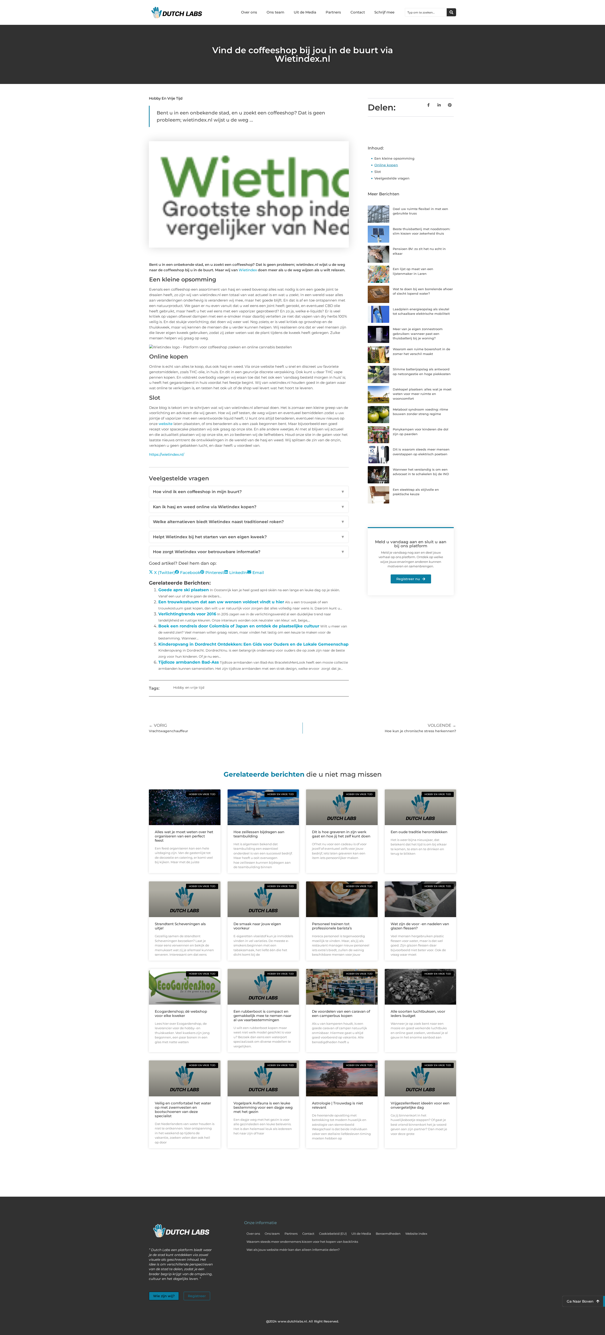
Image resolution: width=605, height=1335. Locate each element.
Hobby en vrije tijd (165, 98)
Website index (416, 1233)
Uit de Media (305, 12)
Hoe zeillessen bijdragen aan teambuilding (258, 834)
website (166, 423)
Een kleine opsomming (394, 158)
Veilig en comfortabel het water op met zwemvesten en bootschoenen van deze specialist (183, 1109)
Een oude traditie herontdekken (419, 832)
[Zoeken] (451, 12)
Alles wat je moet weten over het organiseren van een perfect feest (184, 836)
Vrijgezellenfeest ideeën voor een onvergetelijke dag (420, 1105)
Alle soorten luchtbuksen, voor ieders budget (418, 1013)
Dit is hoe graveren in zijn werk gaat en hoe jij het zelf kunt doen (341, 834)
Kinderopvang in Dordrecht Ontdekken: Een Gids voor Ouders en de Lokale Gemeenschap (253, 644)
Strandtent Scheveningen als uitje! (180, 926)
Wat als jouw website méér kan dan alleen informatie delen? (293, 1250)
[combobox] (426, 12)
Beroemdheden (388, 1233)
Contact (357, 12)
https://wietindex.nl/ (166, 454)
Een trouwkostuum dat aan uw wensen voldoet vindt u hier (221, 602)
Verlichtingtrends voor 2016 (187, 614)
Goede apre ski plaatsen (183, 589)
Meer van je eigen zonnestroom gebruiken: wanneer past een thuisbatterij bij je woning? (418, 333)
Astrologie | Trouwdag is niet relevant (337, 1105)
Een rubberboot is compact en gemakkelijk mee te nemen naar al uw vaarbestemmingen (262, 1015)
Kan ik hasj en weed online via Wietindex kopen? (249, 506)
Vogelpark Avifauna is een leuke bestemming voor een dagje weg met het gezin (263, 1107)
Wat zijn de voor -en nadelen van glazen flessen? (420, 926)
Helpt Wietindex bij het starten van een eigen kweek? (249, 536)
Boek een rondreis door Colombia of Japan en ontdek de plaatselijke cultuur (238, 626)
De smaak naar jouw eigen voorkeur (257, 926)
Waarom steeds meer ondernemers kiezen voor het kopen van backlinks (302, 1241)
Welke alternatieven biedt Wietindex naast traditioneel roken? (249, 521)
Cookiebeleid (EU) (333, 1233)
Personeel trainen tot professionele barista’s (332, 926)
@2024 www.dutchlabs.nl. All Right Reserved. (302, 1321)
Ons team (275, 12)
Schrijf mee (384, 12)
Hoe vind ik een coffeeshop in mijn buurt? (249, 491)
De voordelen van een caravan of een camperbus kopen (341, 1013)
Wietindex (248, 270)
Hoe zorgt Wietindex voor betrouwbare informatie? (249, 551)
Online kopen (386, 165)
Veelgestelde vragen (392, 178)
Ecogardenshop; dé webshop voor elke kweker (181, 1013)
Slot (377, 172)
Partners (333, 12)
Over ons (249, 12)
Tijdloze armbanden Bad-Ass (188, 662)
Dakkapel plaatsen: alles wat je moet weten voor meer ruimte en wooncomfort (422, 393)
